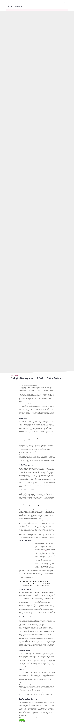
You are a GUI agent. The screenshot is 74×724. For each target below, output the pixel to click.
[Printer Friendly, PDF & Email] (22, 720)
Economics (16, 375)
